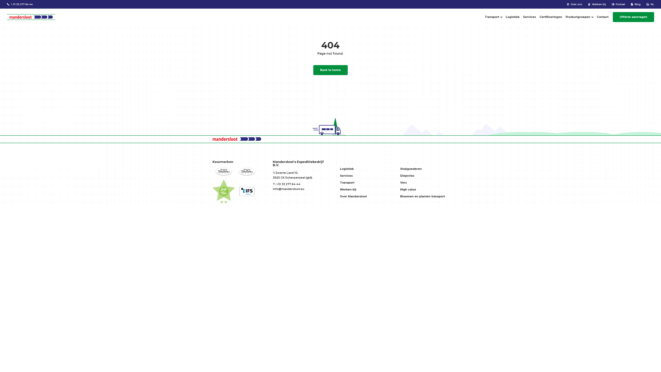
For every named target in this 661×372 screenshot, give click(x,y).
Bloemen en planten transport (422, 196)
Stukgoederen (411, 168)
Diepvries (407, 175)
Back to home (330, 70)
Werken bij (598, 4)
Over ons (576, 4)
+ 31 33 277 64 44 (21, 4)
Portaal (620, 4)
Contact (602, 17)
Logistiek (513, 17)
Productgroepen (578, 17)
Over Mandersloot (353, 196)
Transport (492, 17)
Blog (637, 4)
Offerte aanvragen (633, 17)
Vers (403, 182)
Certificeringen (550, 17)
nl (652, 4)
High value (408, 189)
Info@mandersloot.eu (288, 189)
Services (529, 17)
